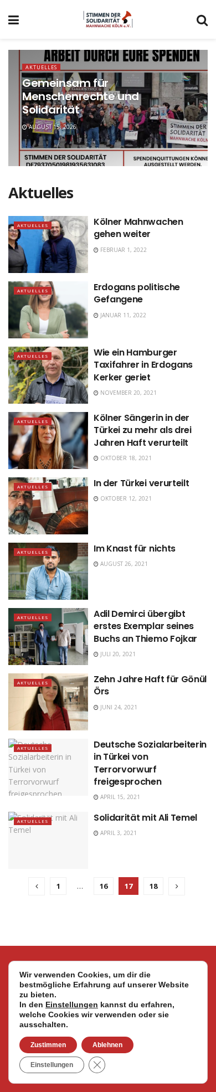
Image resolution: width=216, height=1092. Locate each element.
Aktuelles (41, 67)
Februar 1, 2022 (123, 250)
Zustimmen (48, 1045)
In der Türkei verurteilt (141, 483)
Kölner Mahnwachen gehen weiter (138, 227)
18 (153, 886)
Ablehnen (107, 1045)
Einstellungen (71, 1004)
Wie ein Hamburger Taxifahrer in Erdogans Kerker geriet (143, 365)
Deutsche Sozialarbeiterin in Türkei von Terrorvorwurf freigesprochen (150, 763)
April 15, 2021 (119, 797)
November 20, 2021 (128, 392)
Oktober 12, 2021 (125, 498)
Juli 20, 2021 (117, 654)
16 (103, 886)
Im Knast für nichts (135, 548)
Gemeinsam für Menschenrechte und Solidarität (80, 96)
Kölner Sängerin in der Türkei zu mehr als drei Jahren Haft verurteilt (143, 430)
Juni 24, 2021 (118, 707)
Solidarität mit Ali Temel (145, 817)
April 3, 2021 (118, 833)
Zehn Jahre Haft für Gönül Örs (150, 685)
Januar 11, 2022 (122, 315)
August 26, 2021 (123, 564)
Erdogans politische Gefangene (137, 293)
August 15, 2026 (51, 127)
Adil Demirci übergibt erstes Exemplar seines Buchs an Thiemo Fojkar (145, 626)
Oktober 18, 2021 (125, 458)
